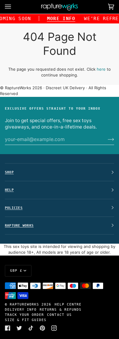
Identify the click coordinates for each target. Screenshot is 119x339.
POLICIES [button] (14, 208)
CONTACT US (59, 315)
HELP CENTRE (68, 304)
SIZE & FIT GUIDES (25, 320)
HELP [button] (9, 190)
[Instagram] (54, 328)
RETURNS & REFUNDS (60, 309)
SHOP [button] (9, 172)
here (101, 69)
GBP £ (16, 270)
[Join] (106, 139)
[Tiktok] (31, 328)
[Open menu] (14, 7)
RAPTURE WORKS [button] (19, 225)
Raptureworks (24, 304)
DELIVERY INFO (21, 309)
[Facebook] (7, 328)
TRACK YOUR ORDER (24, 315)
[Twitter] (19, 328)
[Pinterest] (42, 328)
